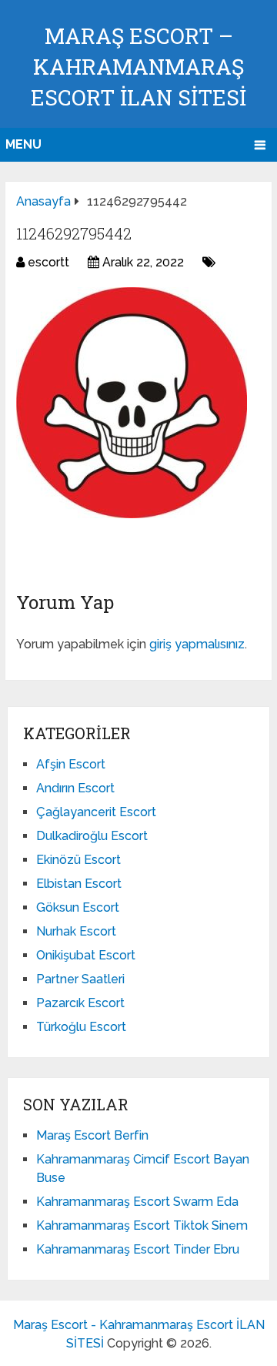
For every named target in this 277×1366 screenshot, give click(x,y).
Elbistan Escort (79, 883)
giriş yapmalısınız (197, 644)
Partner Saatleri (80, 979)
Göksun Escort (77, 907)
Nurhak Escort (76, 931)
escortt (48, 262)
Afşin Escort (70, 764)
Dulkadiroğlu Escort (92, 836)
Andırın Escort (75, 788)
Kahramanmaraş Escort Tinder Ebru (137, 1249)
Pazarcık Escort (80, 1003)
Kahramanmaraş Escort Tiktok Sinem (142, 1225)
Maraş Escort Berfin (92, 1135)
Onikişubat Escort (85, 955)
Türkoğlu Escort (81, 1026)
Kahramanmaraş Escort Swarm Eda (137, 1201)
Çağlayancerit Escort (96, 812)
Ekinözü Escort (78, 859)
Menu (23, 144)
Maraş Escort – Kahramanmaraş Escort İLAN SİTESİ (138, 67)
